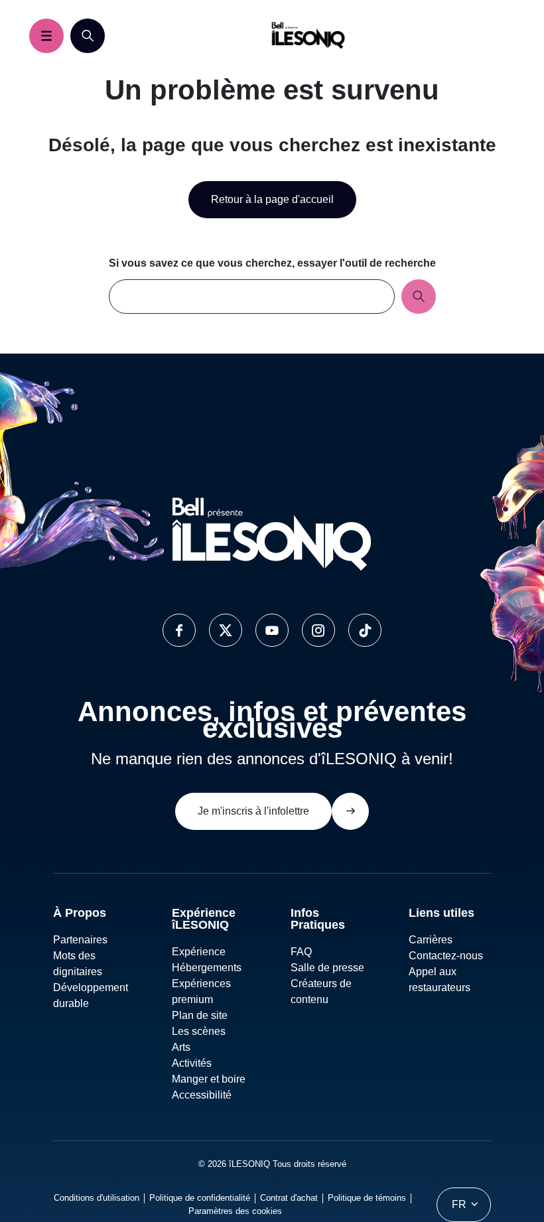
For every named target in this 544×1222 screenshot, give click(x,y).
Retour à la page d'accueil (272, 199)
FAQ (301, 951)
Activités (192, 1063)
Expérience (199, 951)
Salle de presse (327, 967)
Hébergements (206, 967)
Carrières (430, 939)
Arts (181, 1047)
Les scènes (199, 1031)
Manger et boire (208, 1079)
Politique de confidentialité (199, 1198)
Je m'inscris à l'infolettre (253, 811)
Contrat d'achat (289, 1198)
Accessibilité (202, 1095)
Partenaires (80, 939)
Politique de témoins (367, 1198)
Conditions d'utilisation (96, 1198)
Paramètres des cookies (235, 1211)
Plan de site (200, 1015)
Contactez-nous (446, 955)
